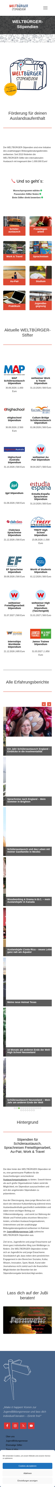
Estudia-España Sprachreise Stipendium (41, 497)
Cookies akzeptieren (27, 1466)
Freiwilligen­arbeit (41, 230)
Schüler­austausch (14, 230)
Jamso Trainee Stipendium (40, 643)
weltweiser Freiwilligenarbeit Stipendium (14, 606)
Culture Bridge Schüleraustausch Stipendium (40, 420)
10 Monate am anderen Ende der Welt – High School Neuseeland (27, 1051)
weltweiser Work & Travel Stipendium (40, 381)
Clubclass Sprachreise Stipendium (14, 533)
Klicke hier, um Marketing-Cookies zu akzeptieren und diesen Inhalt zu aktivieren (27, 1320)
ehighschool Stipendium (14, 419)
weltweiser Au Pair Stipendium (41, 458)
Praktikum (14, 306)
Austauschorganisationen (15, 1179)
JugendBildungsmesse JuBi (20, 1232)
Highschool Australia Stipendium (14, 460)
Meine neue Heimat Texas (19, 1002)
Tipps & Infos (12, 1449)
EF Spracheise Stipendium (14, 570)
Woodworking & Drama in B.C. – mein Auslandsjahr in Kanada (26, 900)
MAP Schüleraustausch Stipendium (14, 381)
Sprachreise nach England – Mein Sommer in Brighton (24, 800)
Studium (41, 281)
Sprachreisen (40, 256)
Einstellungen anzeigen (27, 1480)
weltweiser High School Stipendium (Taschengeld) (41, 607)
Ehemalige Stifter (14, 1445)
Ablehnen (27, 1473)
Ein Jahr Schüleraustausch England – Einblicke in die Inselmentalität (26, 750)
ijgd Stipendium (14, 493)
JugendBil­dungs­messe (17, 1441)
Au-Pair (14, 281)
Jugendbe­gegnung (41, 304)
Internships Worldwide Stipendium (14, 644)
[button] (45, 8)
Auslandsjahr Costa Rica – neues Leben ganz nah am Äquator (27, 951)
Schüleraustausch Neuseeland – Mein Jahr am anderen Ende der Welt (26, 1101)
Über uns (10, 1436)
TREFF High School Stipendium (41, 533)
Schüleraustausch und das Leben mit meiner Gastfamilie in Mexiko (26, 850)
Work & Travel (14, 256)
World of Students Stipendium (40, 570)
